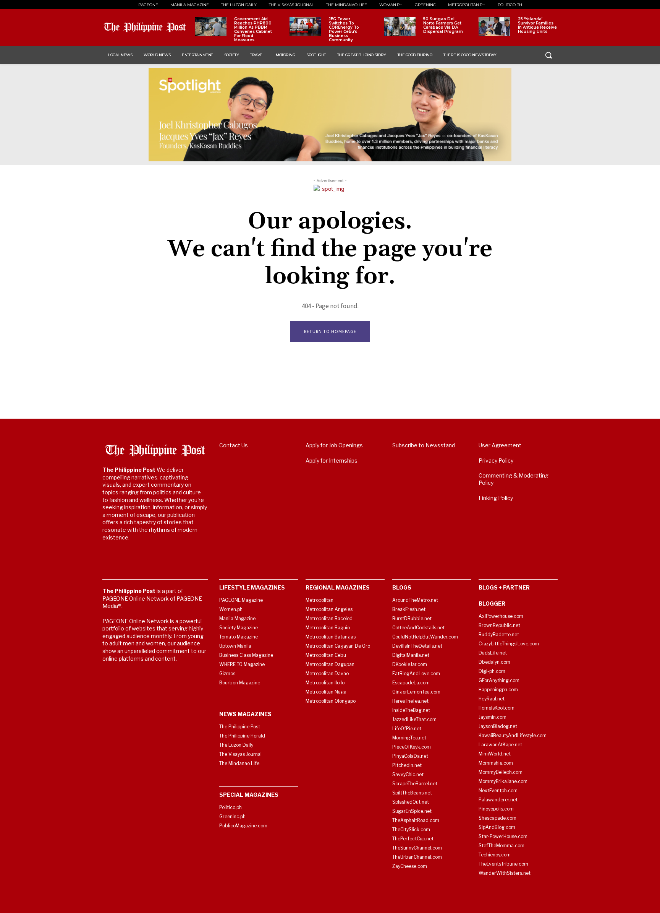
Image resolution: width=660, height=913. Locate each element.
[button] (548, 55)
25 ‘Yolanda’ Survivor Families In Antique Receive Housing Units (537, 25)
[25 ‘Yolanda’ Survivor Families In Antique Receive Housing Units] (494, 26)
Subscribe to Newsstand (423, 445)
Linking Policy (496, 498)
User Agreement (500, 445)
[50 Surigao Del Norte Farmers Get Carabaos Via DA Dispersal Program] (400, 26)
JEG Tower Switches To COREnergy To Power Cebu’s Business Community (344, 29)
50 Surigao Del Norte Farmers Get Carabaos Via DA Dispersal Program (443, 25)
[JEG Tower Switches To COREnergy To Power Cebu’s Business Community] (305, 26)
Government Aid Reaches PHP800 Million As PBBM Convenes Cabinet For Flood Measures (253, 29)
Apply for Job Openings (334, 445)
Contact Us (233, 445)
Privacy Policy (496, 460)
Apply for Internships (332, 460)
